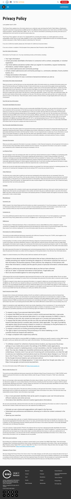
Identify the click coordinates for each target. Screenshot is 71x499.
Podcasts (42, 473)
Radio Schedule (28, 483)
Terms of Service (58, 477)
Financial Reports (58, 470)
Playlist (41, 470)
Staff (26, 477)
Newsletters (42, 477)
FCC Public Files (58, 483)
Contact (27, 473)
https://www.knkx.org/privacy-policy (25, 446)
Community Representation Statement (61, 474)
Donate (65, 2)
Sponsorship (42, 483)
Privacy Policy (58, 480)
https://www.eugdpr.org (33, 366)
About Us (27, 470)
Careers (41, 480)
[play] (4, 7)
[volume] (8, 7)
